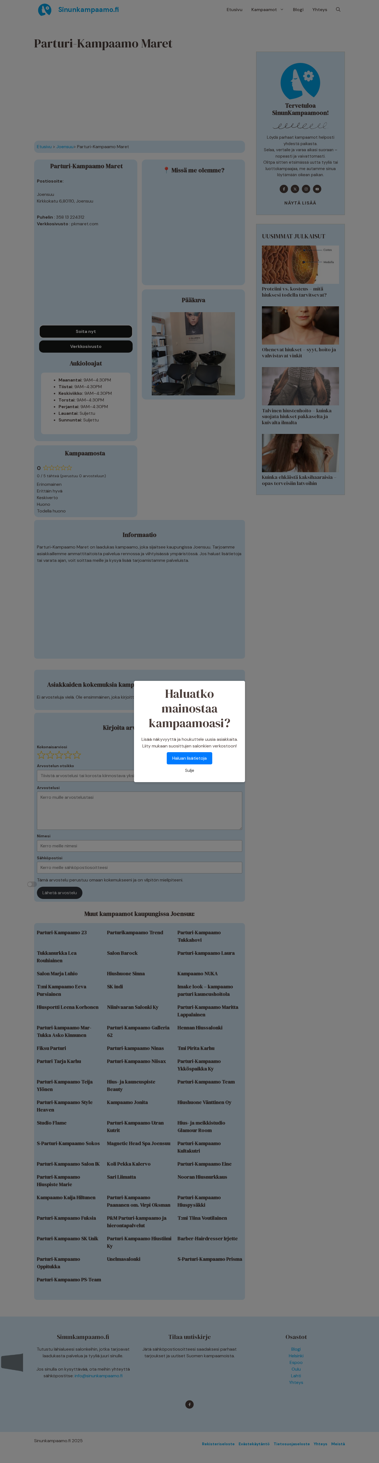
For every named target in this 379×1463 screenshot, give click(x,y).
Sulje (189, 770)
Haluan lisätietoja (189, 758)
